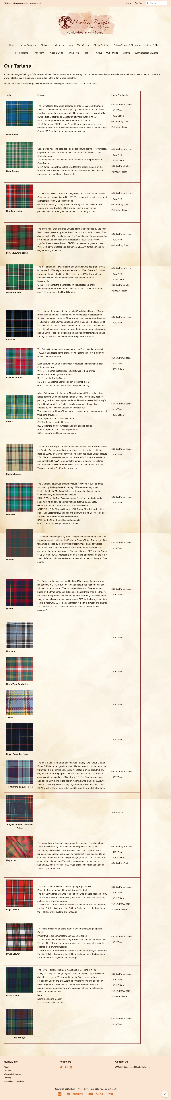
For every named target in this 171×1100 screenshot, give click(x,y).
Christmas (45, 45)
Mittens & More (153, 45)
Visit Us (126, 52)
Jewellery (39, 52)
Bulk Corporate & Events (146, 52)
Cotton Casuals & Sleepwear (127, 45)
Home (12, 45)
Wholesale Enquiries (12, 1074)
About (99, 52)
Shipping (7, 1077)
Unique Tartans (27, 45)
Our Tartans (112, 52)
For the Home (22, 52)
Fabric (87, 52)
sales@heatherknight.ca (14, 1081)
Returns (7, 1070)
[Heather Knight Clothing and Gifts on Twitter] (61, 1067)
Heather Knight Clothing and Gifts (84, 1088)
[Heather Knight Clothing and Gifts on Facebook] (66, 1067)
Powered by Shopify (108, 1088)
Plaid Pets (74, 52)
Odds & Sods (56, 52)
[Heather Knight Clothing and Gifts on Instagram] (70, 1067)
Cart (140, 3)
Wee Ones (82, 45)
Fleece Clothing (101, 45)
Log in (128, 3)
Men (71, 45)
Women (59, 45)
